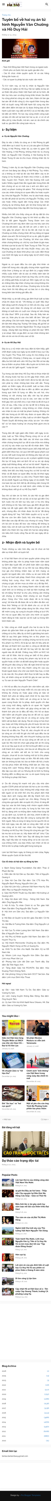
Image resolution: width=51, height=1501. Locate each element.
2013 (25, 1427)
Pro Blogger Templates (31, 1495)
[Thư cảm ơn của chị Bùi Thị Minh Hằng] (8, 1220)
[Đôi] (13, 1093)
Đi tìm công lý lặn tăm (25, 1278)
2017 (25, 1408)
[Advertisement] (25, 1331)
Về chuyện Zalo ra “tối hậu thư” (12, 1072)
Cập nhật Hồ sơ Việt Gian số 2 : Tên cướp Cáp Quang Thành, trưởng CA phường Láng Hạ (31, 1291)
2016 (25, 1413)
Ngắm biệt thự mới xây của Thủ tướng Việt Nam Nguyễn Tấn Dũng (31, 1229)
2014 (25, 1422)
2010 (25, 1441)
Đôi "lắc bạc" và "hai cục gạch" (11, 1104)
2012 (25, 1431)
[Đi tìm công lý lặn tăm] (8, 1281)
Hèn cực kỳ (20, 1254)
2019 (25, 1399)
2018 (25, 1403)
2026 (25, 1371)
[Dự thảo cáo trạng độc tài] (25, 1144)
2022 (25, 1385)
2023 (25, 1380)
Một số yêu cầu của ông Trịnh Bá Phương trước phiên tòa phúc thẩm (38, 1106)
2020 (25, 1394)
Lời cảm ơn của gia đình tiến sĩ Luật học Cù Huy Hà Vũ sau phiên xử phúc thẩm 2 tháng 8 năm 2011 (32, 1267)
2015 (25, 1417)
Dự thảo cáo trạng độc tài (20, 1160)
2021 (25, 1390)
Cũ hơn (44, 1119)
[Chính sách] (38, 1060)
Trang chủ (6, 15)
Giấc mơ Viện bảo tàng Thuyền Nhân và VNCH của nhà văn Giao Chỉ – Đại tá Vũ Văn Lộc (12, 1042)
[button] (3, 4)
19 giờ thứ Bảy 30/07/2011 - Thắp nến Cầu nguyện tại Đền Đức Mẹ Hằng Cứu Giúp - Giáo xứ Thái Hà (31, 1193)
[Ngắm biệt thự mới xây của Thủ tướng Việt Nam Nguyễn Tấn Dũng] (8, 1231)
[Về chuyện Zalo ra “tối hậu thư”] (13, 1060)
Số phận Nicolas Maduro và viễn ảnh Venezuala (36, 1040)
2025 (25, 1376)
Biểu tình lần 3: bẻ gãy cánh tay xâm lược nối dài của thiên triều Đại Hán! (32, 1206)
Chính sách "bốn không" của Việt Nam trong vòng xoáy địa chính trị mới (38, 1075)
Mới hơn (7, 1119)
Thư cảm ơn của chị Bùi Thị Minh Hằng (30, 1218)
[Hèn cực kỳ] (8, 1257)
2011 (25, 1436)
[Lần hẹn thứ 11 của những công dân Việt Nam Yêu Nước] (8, 1183)
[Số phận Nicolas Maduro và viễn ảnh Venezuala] (38, 1027)
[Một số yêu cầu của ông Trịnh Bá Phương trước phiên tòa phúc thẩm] (38, 1093)
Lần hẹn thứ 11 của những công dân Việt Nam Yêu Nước (32, 1181)
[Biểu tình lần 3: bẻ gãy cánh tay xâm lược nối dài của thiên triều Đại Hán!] (8, 1207)
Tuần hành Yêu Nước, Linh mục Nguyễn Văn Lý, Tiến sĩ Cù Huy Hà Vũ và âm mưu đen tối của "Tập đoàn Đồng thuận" (31, 1243)
